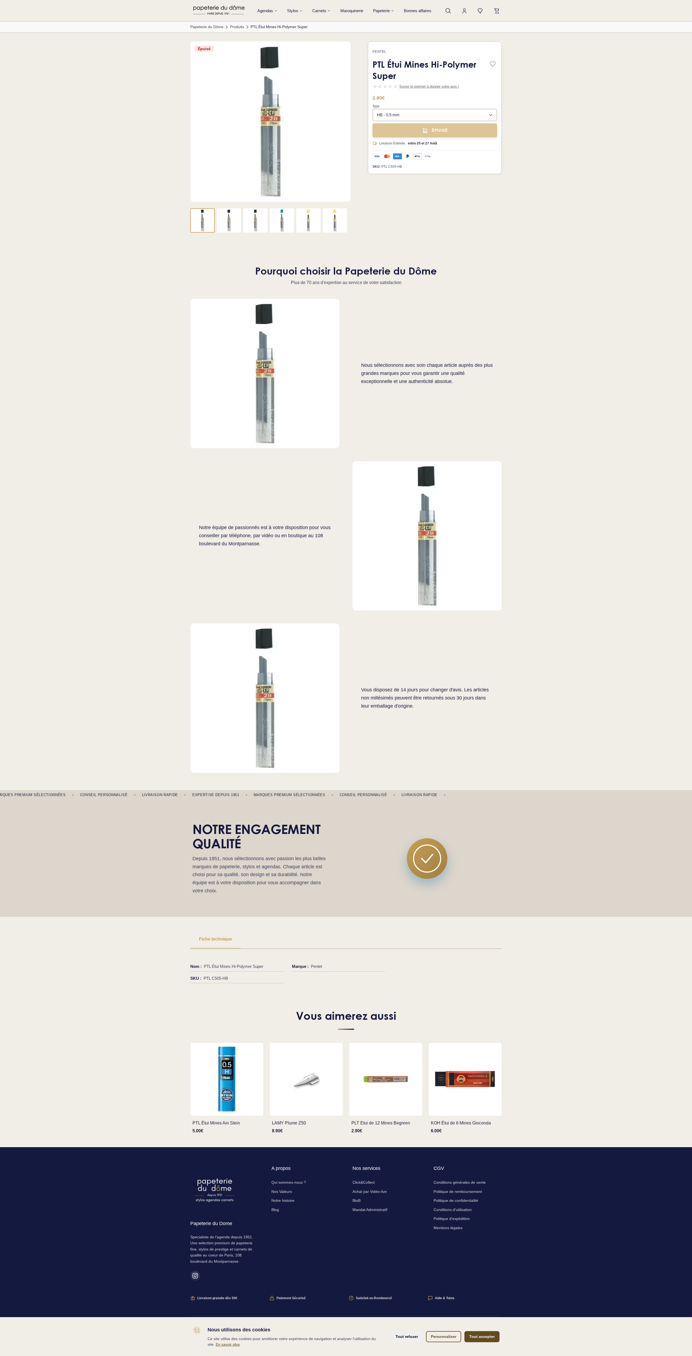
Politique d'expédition (452, 1218)
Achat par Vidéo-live (369, 1191)
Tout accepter (482, 1336)
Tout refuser (406, 1336)
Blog (275, 1209)
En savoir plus (228, 1344)
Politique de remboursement (458, 1191)
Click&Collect (363, 1182)
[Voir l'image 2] (229, 220)
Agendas (265, 10)
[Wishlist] (481, 11)
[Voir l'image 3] (255, 220)
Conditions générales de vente (460, 1182)
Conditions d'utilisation (453, 1209)
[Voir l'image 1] (202, 220)
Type (376, 106)
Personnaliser (443, 1336)
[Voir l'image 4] (282, 220)
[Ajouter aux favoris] (492, 64)
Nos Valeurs (281, 1191)
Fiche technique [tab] (215, 939)
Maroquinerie (351, 10)
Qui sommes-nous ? (288, 1182)
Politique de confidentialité (456, 1200)
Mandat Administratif (369, 1209)
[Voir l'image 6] (335, 220)
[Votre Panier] (497, 11)
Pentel (379, 52)
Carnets (319, 10)
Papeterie (381, 10)
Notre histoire (282, 1200)
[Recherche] (448, 11)
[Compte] (464, 11)
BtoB (356, 1200)
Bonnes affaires (417, 10)
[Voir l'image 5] (308, 220)
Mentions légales (448, 1228)
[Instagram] (195, 1276)
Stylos (292, 10)
